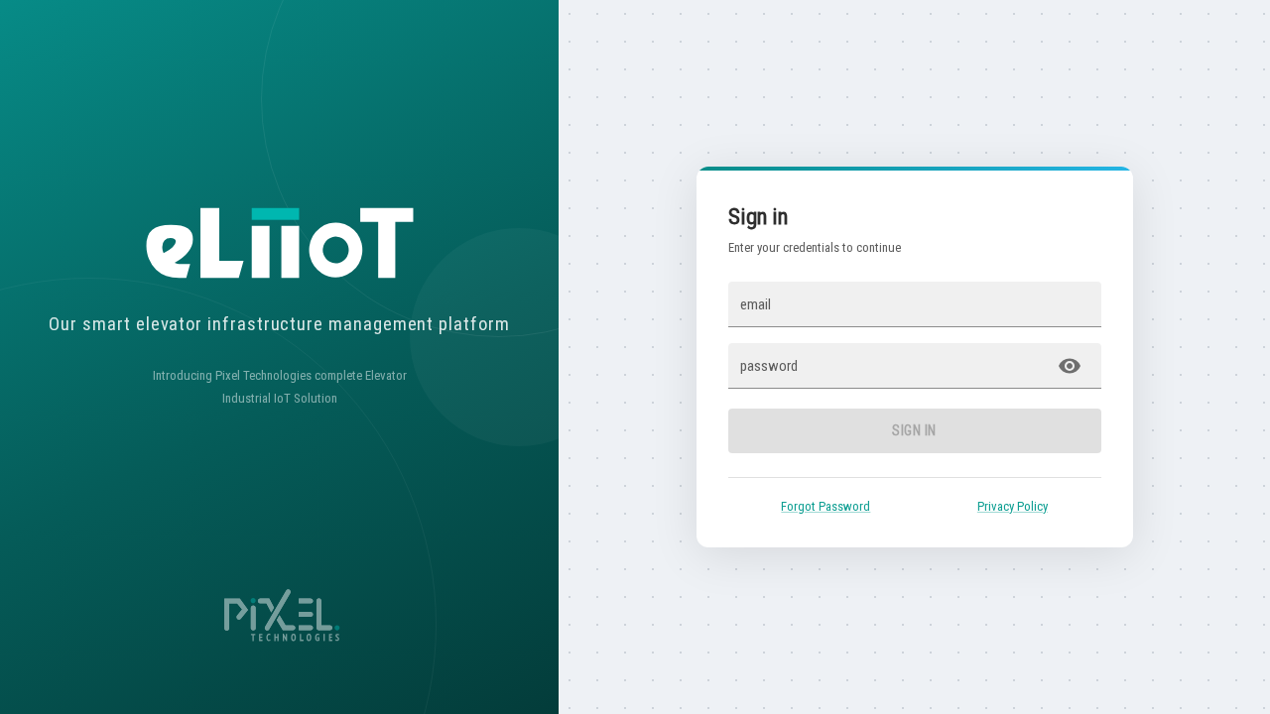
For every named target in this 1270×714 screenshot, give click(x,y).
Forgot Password (825, 506)
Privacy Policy (1012, 506)
